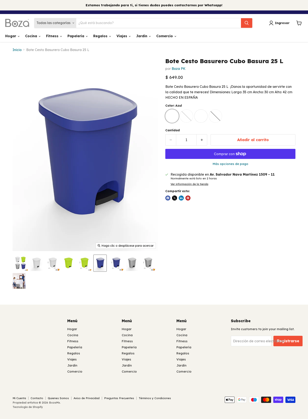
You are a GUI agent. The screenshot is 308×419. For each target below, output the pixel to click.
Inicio (17, 50)
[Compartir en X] (174, 198)
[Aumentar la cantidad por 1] (202, 140)
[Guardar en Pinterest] (187, 198)
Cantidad (172, 130)
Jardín (142, 36)
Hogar (11, 36)
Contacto (37, 398)
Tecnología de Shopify (28, 407)
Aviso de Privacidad (87, 398)
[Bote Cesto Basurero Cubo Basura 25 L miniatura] (20, 263)
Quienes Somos (58, 398)
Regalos (101, 36)
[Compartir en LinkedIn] (181, 198)
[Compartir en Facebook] (167, 198)
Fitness (53, 36)
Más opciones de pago (230, 164)
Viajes (122, 36)
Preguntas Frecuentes (119, 398)
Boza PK (178, 68)
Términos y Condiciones (155, 398)
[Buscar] (246, 23)
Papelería (76, 36)
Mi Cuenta (19, 398)
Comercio (165, 36)
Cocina (31, 36)
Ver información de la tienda (189, 184)
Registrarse (288, 341)
